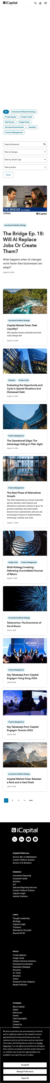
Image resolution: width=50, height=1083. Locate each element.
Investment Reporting (22, 875)
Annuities (32, 127)
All (6, 112)
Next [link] (31, 800)
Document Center (20, 878)
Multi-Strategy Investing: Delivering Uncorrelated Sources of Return (25, 571)
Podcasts (17, 927)
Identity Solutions (20, 896)
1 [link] (6, 800)
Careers (16, 1021)
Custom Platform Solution (24, 860)
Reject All (25, 1078)
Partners (16, 1027)
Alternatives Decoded (22, 930)
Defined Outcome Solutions (24, 961)
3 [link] (18, 800)
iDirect (15, 979)
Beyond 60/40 (19, 933)
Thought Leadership (21, 918)
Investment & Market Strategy (24, 112)
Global (15, 1010)
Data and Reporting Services (25, 887)
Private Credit (26, 117)
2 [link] (12, 800)
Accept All (25, 1065)
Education (11, 380)
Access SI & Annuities (22, 863)
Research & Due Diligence (24, 982)
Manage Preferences (25, 1072)
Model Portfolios (20, 985)
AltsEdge (17, 921)
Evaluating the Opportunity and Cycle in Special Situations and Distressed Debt (25, 388)
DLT (14, 884)
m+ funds (17, 973)
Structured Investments (14, 127)
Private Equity (10, 117)
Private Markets (19, 955)
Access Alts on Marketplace (25, 857)
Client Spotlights (20, 1018)
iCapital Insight (19, 893)
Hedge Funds (24, 122)
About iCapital (19, 1007)
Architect (16, 881)
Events (16, 1015)
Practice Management (14, 132)
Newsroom (17, 1012)
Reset (8, 175)
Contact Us (17, 1024)
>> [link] (24, 800)
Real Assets (9, 122)
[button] (45, 3)
